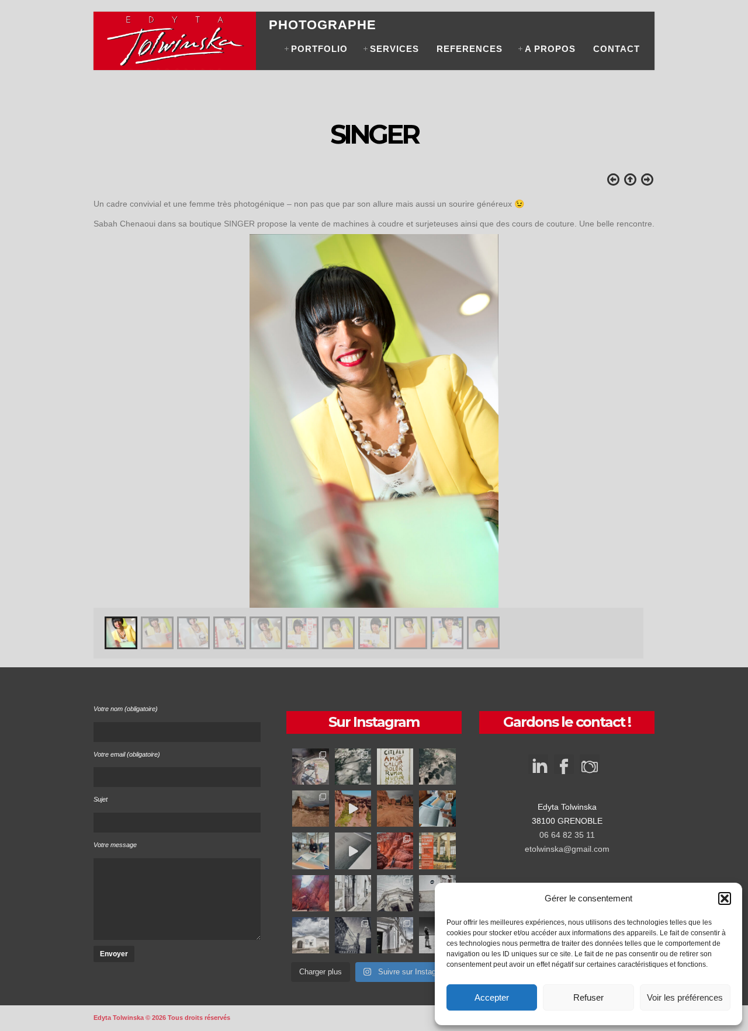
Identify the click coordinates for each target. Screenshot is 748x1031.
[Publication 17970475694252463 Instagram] (437, 808)
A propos (550, 49)
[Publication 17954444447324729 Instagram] (395, 935)
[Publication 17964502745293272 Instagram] (353, 766)
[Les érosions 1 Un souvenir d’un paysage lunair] (395, 808)
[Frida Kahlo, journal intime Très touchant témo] (395, 766)
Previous (105, 410)
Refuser (588, 997)
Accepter (492, 997)
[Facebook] (564, 768)
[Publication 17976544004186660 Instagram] (353, 808)
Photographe (322, 25)
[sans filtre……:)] (310, 893)
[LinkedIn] (538, 759)
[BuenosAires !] (353, 935)
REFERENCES (470, 49)
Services (394, 49)
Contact (616, 49)
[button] (724, 898)
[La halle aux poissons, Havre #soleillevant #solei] (310, 851)
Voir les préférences (685, 997)
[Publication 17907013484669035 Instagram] (353, 893)
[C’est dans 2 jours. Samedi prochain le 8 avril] (437, 851)
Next (642, 410)
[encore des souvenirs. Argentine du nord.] (310, 808)
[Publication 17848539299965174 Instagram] (437, 766)
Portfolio (319, 49)
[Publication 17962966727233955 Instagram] (395, 851)
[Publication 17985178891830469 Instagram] (395, 893)
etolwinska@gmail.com (567, 849)
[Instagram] (590, 768)
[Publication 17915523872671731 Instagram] (310, 935)
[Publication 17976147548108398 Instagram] (310, 766)
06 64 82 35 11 (567, 835)
